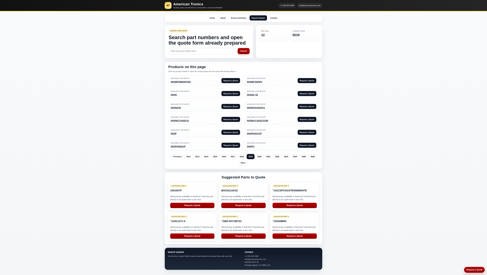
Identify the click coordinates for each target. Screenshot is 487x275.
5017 (233, 156)
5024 (295, 156)
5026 (313, 156)
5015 (215, 156)
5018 (242, 156)
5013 (197, 156)
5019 (251, 156)
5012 (188, 156)
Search (243, 51)
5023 (286, 156)
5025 (304, 156)
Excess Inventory (238, 18)
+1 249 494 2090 (287, 5)
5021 (268, 156)
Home (212, 18)
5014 (206, 156)
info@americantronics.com (309, 5)
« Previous (177, 156)
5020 (259, 156)
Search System (258, 18)
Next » (243, 163)
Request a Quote (192, 205)
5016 (224, 156)
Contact (273, 18)
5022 (277, 156)
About (223, 18)
